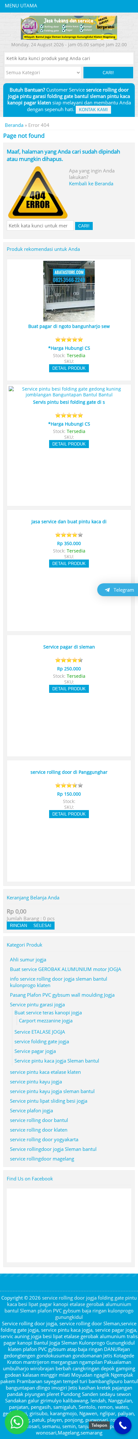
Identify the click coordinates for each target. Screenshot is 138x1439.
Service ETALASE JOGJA (39, 1031)
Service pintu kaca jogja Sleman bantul (56, 1060)
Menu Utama (21, 5)
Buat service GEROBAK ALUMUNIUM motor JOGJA (65, 969)
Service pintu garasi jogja (37, 1004)
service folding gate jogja (41, 1041)
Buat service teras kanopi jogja (48, 1012)
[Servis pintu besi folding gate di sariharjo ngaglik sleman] (69, 395)
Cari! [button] (108, 72)
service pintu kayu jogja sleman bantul (52, 1091)
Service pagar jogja (35, 1051)
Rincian (18, 925)
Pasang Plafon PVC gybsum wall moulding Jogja (62, 995)
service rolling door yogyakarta (44, 1139)
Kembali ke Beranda (91, 183)
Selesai (42, 925)
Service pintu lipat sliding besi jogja (48, 1101)
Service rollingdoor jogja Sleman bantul (53, 1149)
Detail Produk (69, 368)
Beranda (14, 125)
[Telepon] (123, 1425)
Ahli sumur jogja (28, 959)
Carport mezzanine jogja (46, 1020)
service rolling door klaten (38, 1129)
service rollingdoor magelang (42, 1158)
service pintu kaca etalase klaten (45, 1072)
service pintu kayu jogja (36, 1081)
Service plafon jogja (31, 1110)
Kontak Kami (93, 109)
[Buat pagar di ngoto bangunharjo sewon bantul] (69, 319)
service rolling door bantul (39, 1120)
